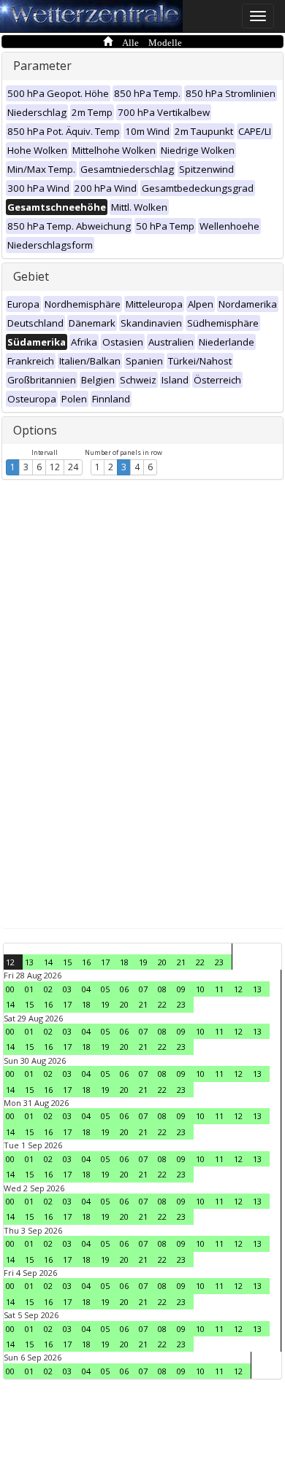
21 (181, 962)
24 (73, 467)
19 (143, 962)
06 (124, 989)
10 (200, 989)
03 (67, 989)
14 (48, 962)
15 (67, 962)
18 (124, 962)
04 (86, 989)
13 (29, 962)
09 (181, 989)
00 (10, 989)
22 (200, 962)
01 (29, 989)
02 (48, 989)
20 (162, 962)
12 (55, 467)
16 (86, 962)
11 (219, 989)
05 (105, 989)
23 (219, 962)
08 (162, 989)
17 (105, 962)
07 (143, 989)
